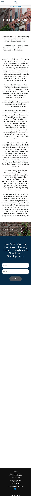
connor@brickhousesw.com (15, 486)
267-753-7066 (17, 474)
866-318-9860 (18, 475)
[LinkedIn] (15, 489)
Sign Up (15, 279)
